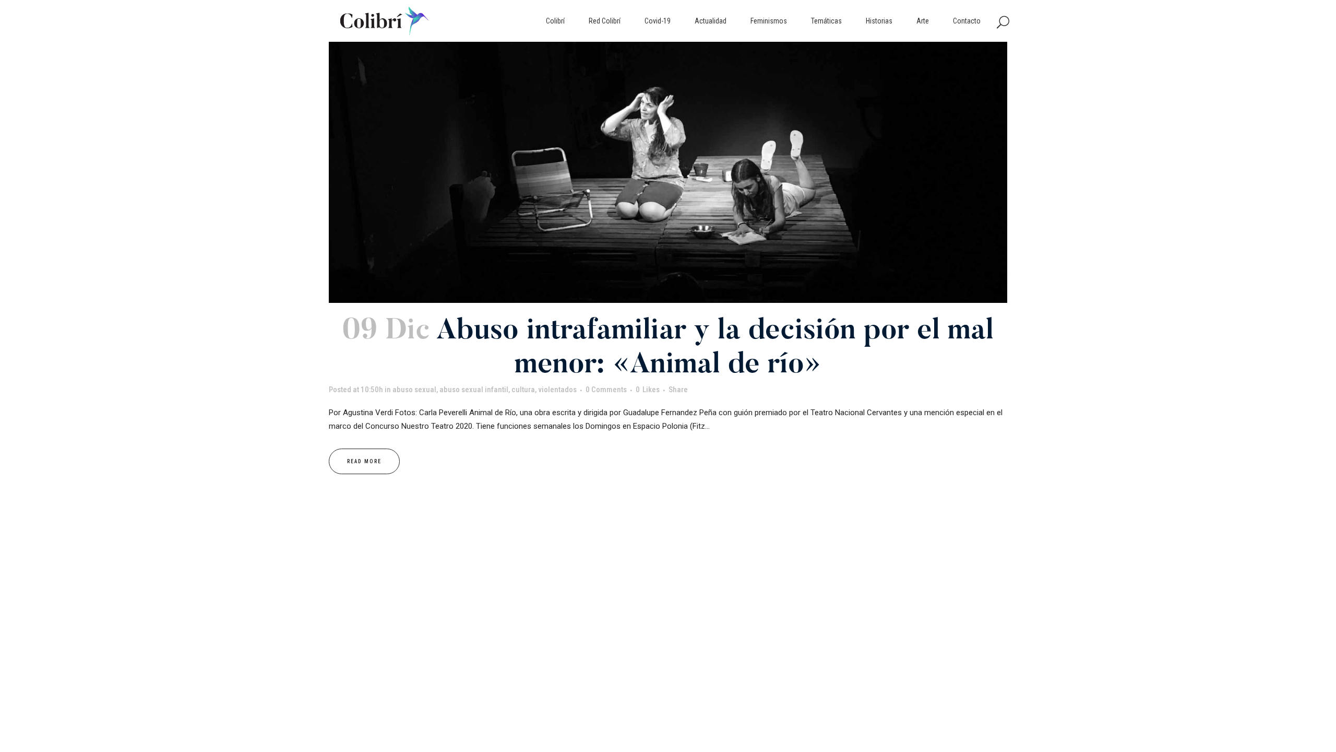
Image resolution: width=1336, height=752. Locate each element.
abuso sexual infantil (473, 389)
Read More (364, 461)
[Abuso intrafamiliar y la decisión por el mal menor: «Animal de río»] (668, 172)
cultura (523, 389)
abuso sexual (414, 389)
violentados (557, 389)
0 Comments (606, 389)
